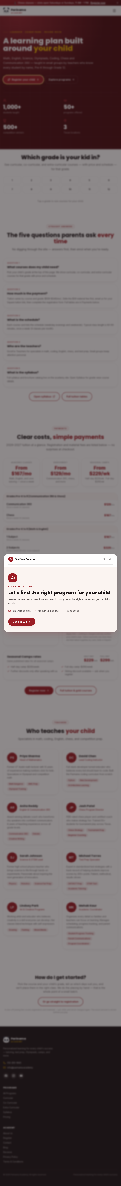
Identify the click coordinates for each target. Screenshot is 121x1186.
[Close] (110, 559)
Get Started (20, 621)
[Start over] (104, 559)
